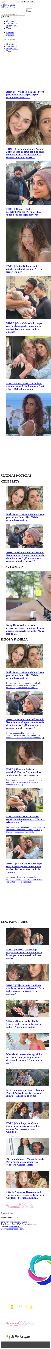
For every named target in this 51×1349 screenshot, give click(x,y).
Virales (9, 28)
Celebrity (10, 21)
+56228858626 (15, 1226)
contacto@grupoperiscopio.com (14, 1222)
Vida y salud (11, 23)
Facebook (10, 32)
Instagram (10, 35)
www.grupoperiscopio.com (12, 1229)
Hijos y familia (12, 26)
